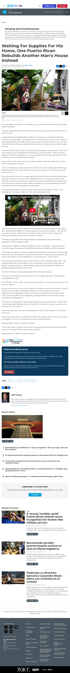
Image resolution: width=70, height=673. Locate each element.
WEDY (5, 644)
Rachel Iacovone (31, 552)
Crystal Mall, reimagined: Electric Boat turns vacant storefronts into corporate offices (32, 462)
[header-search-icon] (39, 6)
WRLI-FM (5, 647)
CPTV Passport (44, 646)
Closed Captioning (59, 632)
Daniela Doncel (31, 525)
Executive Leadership (29, 631)
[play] (4, 12)
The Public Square (59, 657)
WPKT (15, 645)
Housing (20, 380)
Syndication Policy (59, 639)
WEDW (14, 642)
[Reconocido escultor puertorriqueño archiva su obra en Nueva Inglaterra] (13, 547)
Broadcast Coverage (60, 628)
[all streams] (67, 12)
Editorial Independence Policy (58, 644)
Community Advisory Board (32, 643)
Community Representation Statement (44, 637)
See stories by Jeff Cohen (19, 405)
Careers (28, 651)
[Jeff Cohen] (5, 397)
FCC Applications (59, 635)
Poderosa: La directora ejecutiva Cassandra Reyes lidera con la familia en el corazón (44, 577)
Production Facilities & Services (60, 649)
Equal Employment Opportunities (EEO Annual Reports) (46, 651)
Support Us (29, 658)
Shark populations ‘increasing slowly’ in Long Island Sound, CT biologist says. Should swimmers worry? (36, 470)
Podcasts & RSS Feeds (44, 628)
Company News (30, 627)
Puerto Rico (31, 380)
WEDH (5, 642)
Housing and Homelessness (22, 28)
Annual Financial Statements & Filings (60, 624)
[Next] (66, 113)
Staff (27, 635)
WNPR (11, 645)
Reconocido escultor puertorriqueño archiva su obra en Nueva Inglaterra (44, 545)
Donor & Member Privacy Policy (45, 655)
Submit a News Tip (31, 661)
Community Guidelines (43, 642)
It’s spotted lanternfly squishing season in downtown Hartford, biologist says (36, 455)
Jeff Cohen (28, 65)
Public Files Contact (8, 648)
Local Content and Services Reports (59, 653)
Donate (63, 6)
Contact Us (29, 654)
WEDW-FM (6, 645)
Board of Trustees (31, 639)
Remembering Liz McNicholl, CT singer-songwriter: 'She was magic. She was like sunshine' (36, 448)
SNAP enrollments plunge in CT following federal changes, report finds (34, 476)
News (4, 22)
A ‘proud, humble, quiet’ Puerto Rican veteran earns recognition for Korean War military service (44, 518)
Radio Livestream (45, 632)
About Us (28, 624)
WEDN (9, 642)
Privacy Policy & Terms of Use (44, 660)
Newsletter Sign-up (45, 624)
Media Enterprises (31, 647)
